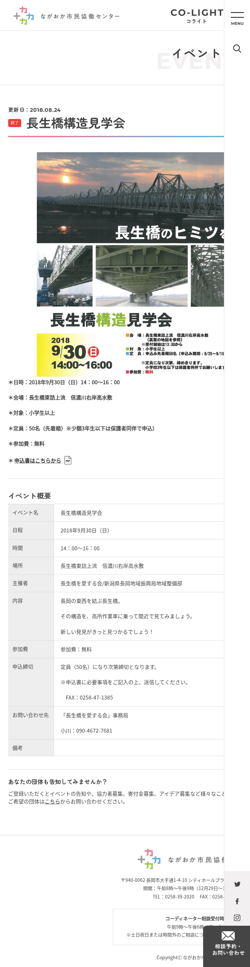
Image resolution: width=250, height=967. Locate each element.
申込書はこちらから (37, 460)
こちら (52, 801)
